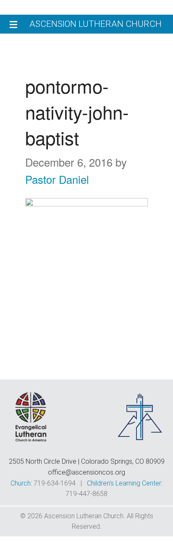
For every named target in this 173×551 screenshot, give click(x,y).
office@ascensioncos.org (86, 472)
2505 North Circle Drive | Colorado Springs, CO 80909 (87, 461)
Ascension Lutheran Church (95, 24)
